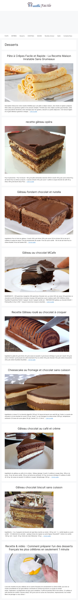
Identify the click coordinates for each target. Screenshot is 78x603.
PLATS (6, 36)
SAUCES (39, 36)
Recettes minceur (49, 36)
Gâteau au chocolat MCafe (39, 252)
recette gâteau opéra (39, 121)
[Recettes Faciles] (39, 5)
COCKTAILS (31, 36)
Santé (58, 36)
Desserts (22, 36)
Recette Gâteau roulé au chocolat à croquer (39, 312)
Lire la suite (33, 111)
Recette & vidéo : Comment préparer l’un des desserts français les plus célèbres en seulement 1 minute (39, 548)
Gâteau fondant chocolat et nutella (39, 192)
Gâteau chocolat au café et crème (39, 428)
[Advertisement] (39, 22)
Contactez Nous (68, 36)
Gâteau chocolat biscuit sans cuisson (39, 487)
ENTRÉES (14, 36)
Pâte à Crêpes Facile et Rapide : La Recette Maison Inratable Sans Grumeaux (39, 57)
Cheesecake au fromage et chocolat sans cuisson (39, 370)
